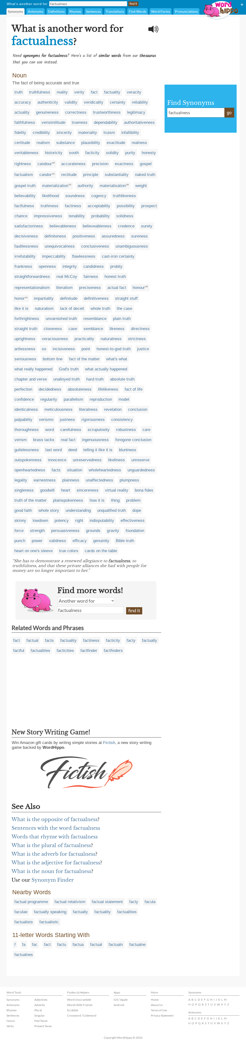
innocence (57, 460)
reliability (140, 102)
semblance (93, 328)
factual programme (31, 901)
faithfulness (24, 122)
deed (72, 450)
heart (65, 490)
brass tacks (43, 439)
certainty (117, 102)
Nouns (10, 1021)
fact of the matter (84, 359)
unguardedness (141, 470)
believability (25, 196)
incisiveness (64, 349)
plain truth (122, 318)
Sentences (93, 11)
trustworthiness (107, 112)
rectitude (69, 174)
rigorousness (93, 419)
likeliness (116, 460)
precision (100, 164)
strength (37, 530)
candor (45, 174)
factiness (73, 206)
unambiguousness (132, 246)
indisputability (102, 520)
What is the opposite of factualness (55, 819)
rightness (22, 164)
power (37, 540)
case (72, 328)
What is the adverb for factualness (53, 854)
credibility (41, 132)
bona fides (144, 490)
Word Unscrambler (79, 999)
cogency (98, 196)
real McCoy (66, 276)
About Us (157, 1005)
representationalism (32, 287)
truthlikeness (124, 196)
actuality (22, 112)
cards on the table (101, 551)
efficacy (80, 540)
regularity (48, 399)
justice (143, 349)
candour (44, 164)
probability (100, 216)
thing (115, 500)
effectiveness (133, 520)
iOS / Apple (121, 999)
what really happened (33, 369)
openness (47, 266)
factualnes (23, 954)
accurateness (73, 164)
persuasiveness (65, 530)
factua (78, 944)
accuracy (22, 102)
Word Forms (160, 11)
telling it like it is (97, 450)
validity (71, 102)
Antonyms (35, 11)
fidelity (20, 132)
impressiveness (48, 216)
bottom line (52, 359)
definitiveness (96, 298)
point (85, 349)
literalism (64, 287)
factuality (112, 92)
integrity (69, 266)
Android (119, 1005)
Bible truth (125, 540)
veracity (134, 92)
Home (155, 999)
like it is (21, 308)
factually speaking (50, 912)
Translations (115, 11)
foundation (135, 530)
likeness (117, 328)
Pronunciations (186, 11)
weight (141, 185)
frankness (23, 266)
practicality (84, 339)
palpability (23, 419)
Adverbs (39, 1005)
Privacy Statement (162, 1015)
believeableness (97, 226)
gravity (113, 530)
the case (124, 308)
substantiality (117, 174)
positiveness (84, 236)
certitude (22, 142)
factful (18, 650)
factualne (137, 944)
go (229, 112)
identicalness (26, 409)
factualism (23, 174)
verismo (46, 419)
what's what (116, 359)
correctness (75, 112)
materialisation (113, 185)
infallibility (130, 132)
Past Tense (40, 1021)
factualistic (49, 922)
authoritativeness (139, 122)
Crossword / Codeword (81, 1015)
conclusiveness (95, 246)
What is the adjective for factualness (56, 863)
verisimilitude (53, 122)
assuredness (113, 236)
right (79, 520)
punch (19, 540)
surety (146, 226)
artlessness (24, 349)
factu (61, 944)
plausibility (90, 142)
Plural (38, 1010)
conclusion (137, 409)
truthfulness (39, 92)
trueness (79, 122)
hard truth (95, 379)
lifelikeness (108, 389)
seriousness (25, 359)
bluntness (127, 450)
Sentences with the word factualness (56, 828)
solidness (124, 216)
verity (79, 92)
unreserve (140, 460)
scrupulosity (99, 429)
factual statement (107, 901)
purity (130, 152)
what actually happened (106, 369)
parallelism (73, 399)
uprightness (24, 339)
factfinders (113, 650)
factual (32, 640)
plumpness (129, 480)
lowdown (40, 520)
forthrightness (26, 318)
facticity (92, 152)
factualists (23, 922)
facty (131, 640)
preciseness (90, 287)
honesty (149, 152)
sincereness (87, 490)
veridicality (93, 102)
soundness (75, 196)
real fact (68, 439)
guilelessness (26, 450)
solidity (112, 152)
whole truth (100, 308)
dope (136, 510)
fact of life (133, 389)
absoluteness (80, 389)
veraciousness (55, 339)
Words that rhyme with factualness (55, 837)
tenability (77, 216)
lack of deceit (72, 308)
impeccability (54, 256)
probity (116, 266)
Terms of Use (159, 1010)
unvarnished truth (61, 318)
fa (23, 944)
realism (43, 142)
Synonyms (15, 11)
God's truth (69, 369)
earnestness (45, 480)
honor (19, 298)
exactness (124, 164)
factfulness (24, 206)
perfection (23, 389)
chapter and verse (30, 379)
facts (56, 470)
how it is (97, 500)
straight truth (25, 328)
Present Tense (43, 1026)
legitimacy (136, 112)
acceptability (99, 206)
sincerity (64, 132)
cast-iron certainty (118, 256)
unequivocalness (60, 246)
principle (90, 174)
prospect (149, 206)
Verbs (10, 1026)
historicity (53, 152)
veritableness (26, 152)
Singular (39, 1015)
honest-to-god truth (114, 349)
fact (94, 92)
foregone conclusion (133, 439)
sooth (74, 152)
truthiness (49, 206)
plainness (70, 480)
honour (139, 287)
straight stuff (126, 298)
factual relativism (70, 901)
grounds (93, 530)
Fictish (109, 742)
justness (67, 419)
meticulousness (58, 409)
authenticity (47, 102)
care (146, 429)
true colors (68, 551)
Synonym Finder (52, 880)
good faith (23, 510)
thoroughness (26, 429)
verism (20, 439)
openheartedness (29, 470)
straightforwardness (32, 276)
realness (139, 142)
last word (53, 450)
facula (150, 901)
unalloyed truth (66, 379)
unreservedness (87, 460)
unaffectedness (99, 480)
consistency (122, 419)
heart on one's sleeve (33, 551)
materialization (55, 185)
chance (20, 216)
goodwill (47, 490)
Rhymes (75, 11)
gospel (146, 164)
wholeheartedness (105, 470)
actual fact (116, 287)
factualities (40, 650)
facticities (65, 650)
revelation (113, 409)
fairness (91, 276)
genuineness (47, 112)
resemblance (94, 318)
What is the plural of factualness (51, 845)
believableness (62, 226)
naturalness (111, 339)
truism (109, 132)
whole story (48, 510)
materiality (87, 132)
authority (85, 185)
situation (74, 470)
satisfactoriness (28, 226)
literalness (88, 409)
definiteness (55, 236)
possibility (126, 206)
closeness (53, 328)
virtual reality (116, 490)
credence (126, 226)
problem (133, 500)
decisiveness (26, 236)
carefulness (70, 429)
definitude (68, 298)
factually (149, 640)
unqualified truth (111, 510)
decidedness (50, 389)
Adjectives (40, 999)
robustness (126, 429)
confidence (24, 399)
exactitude (116, 142)
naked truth (145, 174)
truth (18, 92)
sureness (139, 236)
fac (34, 944)
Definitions (56, 11)
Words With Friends (79, 1005)
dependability (105, 122)
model (123, 399)
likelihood (50, 196)
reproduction (101, 399)
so (44, 349)
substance (65, 142)
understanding (78, 510)
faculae (20, 912)
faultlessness (26, 246)
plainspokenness (68, 500)
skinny (20, 520)
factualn (116, 944)
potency (62, 520)
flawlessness (83, 256)
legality (20, 480)
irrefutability (25, 256)
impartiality (44, 298)
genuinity (101, 540)
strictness (137, 339)
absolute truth (122, 379)
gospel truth (25, 185)
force (19, 530)
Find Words (137, 11)
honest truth (115, 276)
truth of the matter (30, 500)
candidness (93, 266)
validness (57, 540)
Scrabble (72, 1010)
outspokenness (28, 460)
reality (62, 92)
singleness (24, 490)
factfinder (88, 650)
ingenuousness (95, 439)
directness (140, 328)
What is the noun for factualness (51, 871)
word (49, 429)
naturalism (44, 308)
